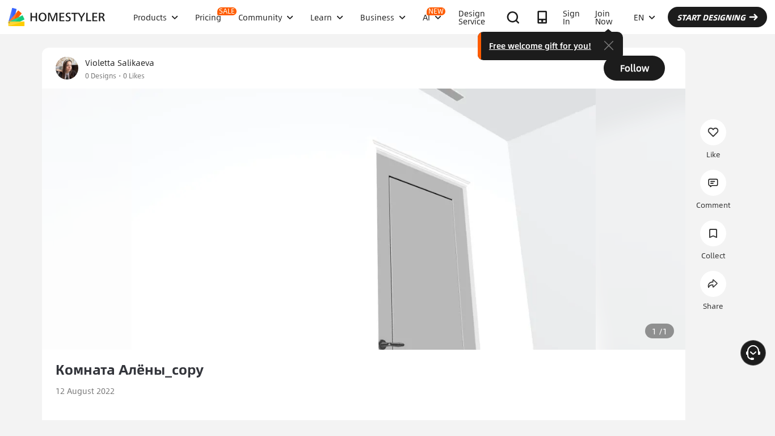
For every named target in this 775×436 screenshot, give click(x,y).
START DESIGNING (711, 17)
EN (639, 17)
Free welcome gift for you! (540, 45)
